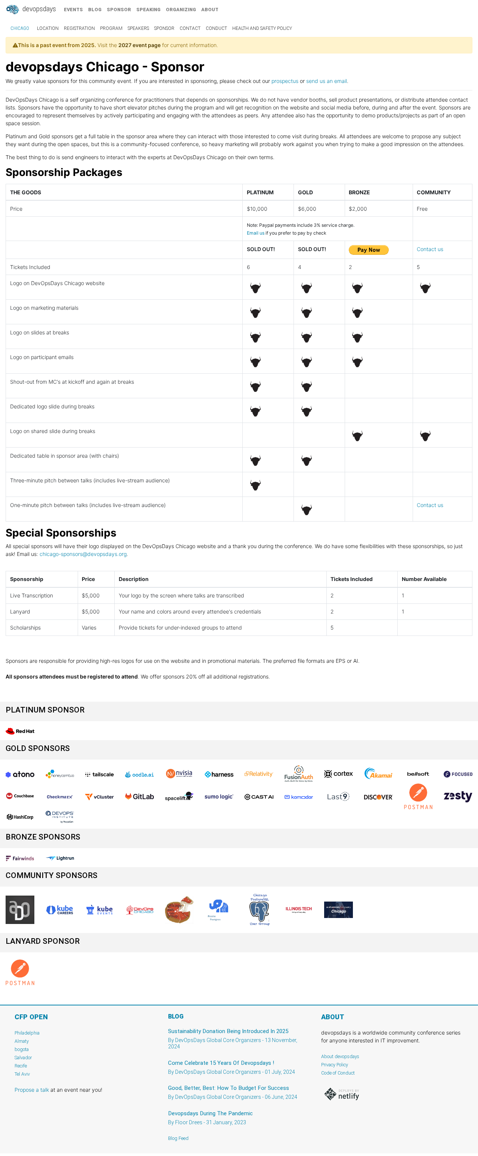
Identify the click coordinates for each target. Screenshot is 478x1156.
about (209, 9)
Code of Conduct (338, 1073)
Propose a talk (32, 1090)
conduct (216, 28)
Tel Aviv (22, 1074)
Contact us (430, 249)
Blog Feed (178, 1138)
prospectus (284, 81)
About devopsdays (340, 1056)
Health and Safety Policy (262, 28)
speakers (138, 28)
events (73, 9)
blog (95, 9)
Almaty (22, 1041)
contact (190, 28)
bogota (22, 1049)
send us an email (326, 81)
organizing (181, 9)
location (48, 28)
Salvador (23, 1057)
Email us (255, 233)
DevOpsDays (38, 9)
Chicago (19, 28)
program (111, 28)
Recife (21, 1066)
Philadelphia (27, 1033)
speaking (148, 9)
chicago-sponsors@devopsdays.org (83, 554)
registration (79, 28)
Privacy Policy (334, 1064)
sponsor (119, 9)
